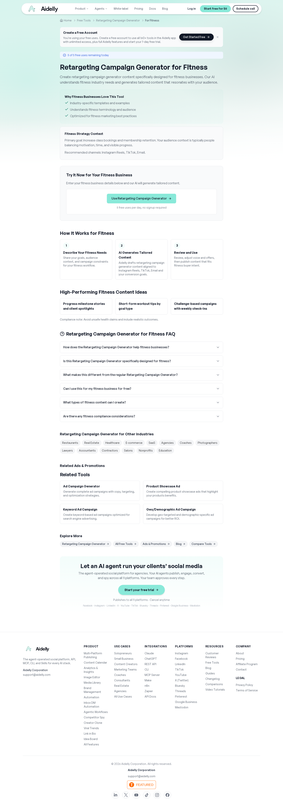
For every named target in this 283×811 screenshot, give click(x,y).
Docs (152, 8)
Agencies (167, 442)
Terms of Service (247, 690)
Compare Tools (202, 543)
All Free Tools (124, 543)
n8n (147, 685)
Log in (192, 8)
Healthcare (112, 442)
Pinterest (181, 696)
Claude (149, 653)
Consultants (122, 680)
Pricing (138, 8)
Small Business (123, 658)
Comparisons (214, 684)
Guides (210, 673)
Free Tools (212, 662)
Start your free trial (139, 590)
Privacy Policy (244, 685)
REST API (150, 664)
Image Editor (92, 677)
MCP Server (152, 675)
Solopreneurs (123, 653)
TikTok (179, 669)
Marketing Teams (125, 669)
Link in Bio (90, 733)
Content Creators (125, 664)
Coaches (186, 442)
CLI (147, 669)
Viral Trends (91, 728)
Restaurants (70, 442)
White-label (121, 8)
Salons (128, 450)
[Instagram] (157, 795)
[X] (126, 795)
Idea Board (91, 739)
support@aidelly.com (36, 674)
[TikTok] (146, 795)
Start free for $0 (215, 8)
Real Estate (91, 442)
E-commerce (134, 442)
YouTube (181, 675)
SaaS (152, 442)
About (240, 653)
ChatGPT (151, 658)
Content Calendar (95, 662)
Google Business (186, 702)
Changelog (212, 678)
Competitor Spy (94, 717)
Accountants (87, 450)
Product (80, 8)
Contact (241, 669)
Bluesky (180, 685)
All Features (91, 744)
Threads (180, 691)
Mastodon (181, 707)
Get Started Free (194, 37)
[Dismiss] (217, 37)
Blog (165, 8)
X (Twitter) (181, 680)
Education (165, 450)
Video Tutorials (215, 689)
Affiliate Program (247, 664)
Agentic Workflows (96, 712)
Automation (91, 697)
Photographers (207, 442)
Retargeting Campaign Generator (83, 543)
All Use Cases (123, 696)
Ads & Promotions (154, 543)
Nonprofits (146, 450)
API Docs (150, 696)
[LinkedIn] (115, 795)
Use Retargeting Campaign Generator (139, 198)
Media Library (92, 682)
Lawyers (67, 450)
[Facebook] (167, 795)
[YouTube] (136, 795)
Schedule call (245, 8)
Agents (99, 8)
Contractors (110, 450)
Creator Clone (93, 722)
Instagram (181, 653)
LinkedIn (180, 664)
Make (148, 680)
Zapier (149, 691)
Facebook (181, 658)
